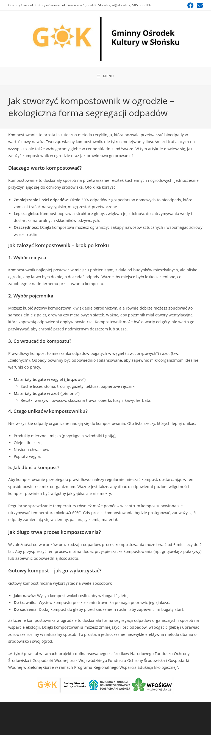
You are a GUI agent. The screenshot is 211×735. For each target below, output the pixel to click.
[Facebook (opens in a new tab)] (190, 5)
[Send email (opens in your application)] (199, 5)
